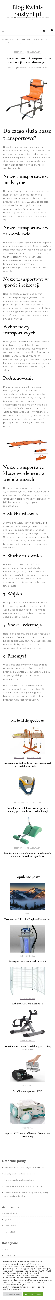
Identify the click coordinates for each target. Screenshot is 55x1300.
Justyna (16, 68)
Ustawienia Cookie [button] (12, 1294)
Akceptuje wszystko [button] (33, 1294)
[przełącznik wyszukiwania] (52, 30)
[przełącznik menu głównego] (3, 30)
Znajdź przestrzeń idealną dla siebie (19, 1174)
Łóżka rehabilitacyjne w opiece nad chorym (23, 1186)
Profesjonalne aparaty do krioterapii (27, 961)
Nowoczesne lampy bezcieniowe (19, 1180)
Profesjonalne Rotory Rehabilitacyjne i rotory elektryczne (27, 1047)
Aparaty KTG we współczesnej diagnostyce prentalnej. (27, 1135)
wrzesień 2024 (10, 1213)
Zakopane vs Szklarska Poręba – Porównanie (27, 919)
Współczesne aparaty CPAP (27, 1091)
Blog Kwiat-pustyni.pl (27, 11)
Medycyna (19, 52)
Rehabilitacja (34, 52)
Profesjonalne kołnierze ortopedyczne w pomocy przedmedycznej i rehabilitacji (27, 810)
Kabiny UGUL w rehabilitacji (27, 1003)
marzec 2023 (9, 1232)
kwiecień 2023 (10, 1226)
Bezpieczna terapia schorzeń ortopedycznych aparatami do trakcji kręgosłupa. (27, 855)
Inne (27, 914)
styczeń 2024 (10, 1219)
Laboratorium (10, 1255)
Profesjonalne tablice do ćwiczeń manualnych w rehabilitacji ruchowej (27, 764)
